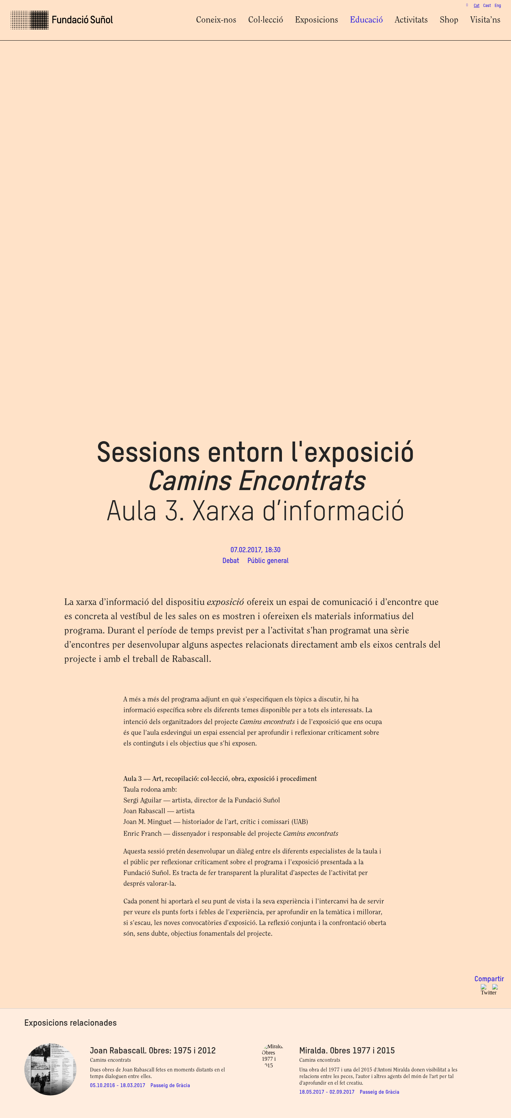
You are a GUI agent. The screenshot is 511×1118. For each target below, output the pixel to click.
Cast (487, 6)
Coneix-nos (216, 20)
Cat (476, 6)
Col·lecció (265, 20)
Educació (366, 20)
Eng (498, 6)
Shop (449, 20)
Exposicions (316, 20)
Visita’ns (485, 20)
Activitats (411, 20)
